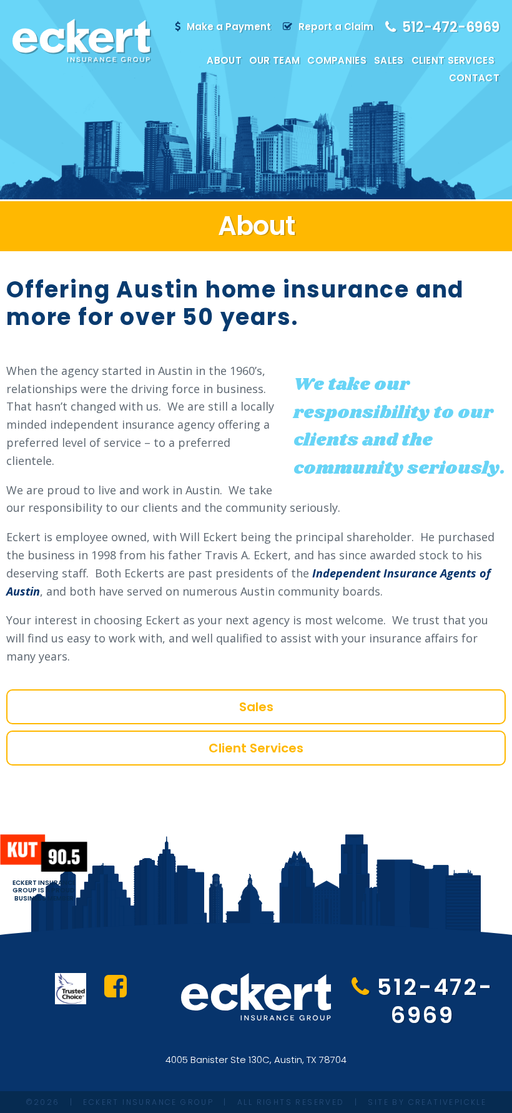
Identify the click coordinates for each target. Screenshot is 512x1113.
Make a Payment (229, 26)
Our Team (274, 60)
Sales (389, 60)
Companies (337, 60)
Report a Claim (335, 26)
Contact (474, 77)
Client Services (453, 60)
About (224, 60)
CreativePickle (447, 1102)
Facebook (115, 986)
